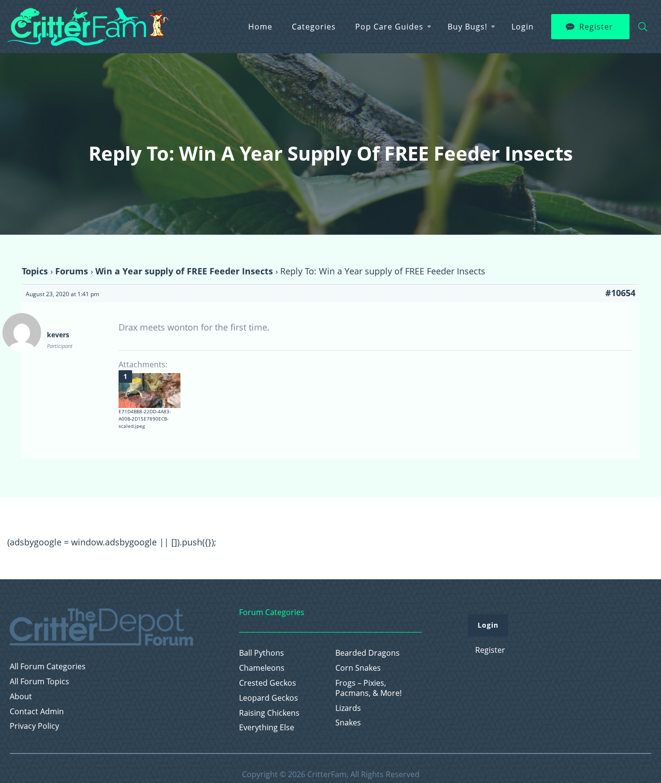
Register (596, 26)
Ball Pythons (261, 653)
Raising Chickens (269, 713)
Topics (35, 271)
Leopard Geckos (268, 698)
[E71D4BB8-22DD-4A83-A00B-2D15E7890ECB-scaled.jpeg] (149, 390)
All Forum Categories (48, 667)
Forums (71, 271)
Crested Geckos (267, 683)
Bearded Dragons (367, 653)
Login (522, 26)
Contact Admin (37, 712)
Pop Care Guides (389, 26)
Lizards (348, 708)
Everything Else (266, 728)
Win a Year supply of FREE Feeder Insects (184, 271)
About (21, 697)
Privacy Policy (34, 726)
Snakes (348, 723)
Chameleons (262, 668)
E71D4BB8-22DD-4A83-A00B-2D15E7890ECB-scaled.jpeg (145, 418)
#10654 (620, 292)
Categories (314, 26)
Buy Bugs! (467, 26)
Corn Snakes (358, 668)
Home (260, 26)
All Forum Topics (39, 682)
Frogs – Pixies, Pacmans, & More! (368, 688)
